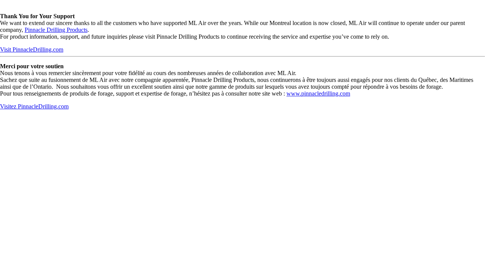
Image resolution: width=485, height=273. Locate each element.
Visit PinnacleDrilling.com (31, 49)
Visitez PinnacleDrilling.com (34, 106)
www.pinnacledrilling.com (318, 93)
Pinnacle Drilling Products (56, 30)
